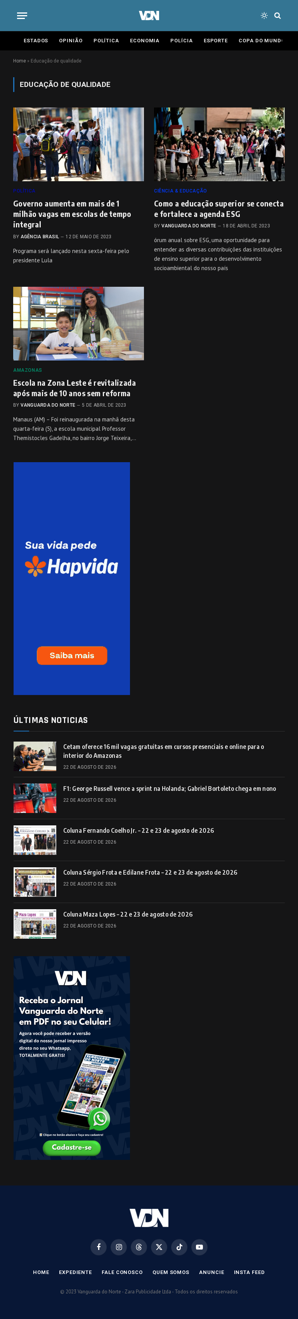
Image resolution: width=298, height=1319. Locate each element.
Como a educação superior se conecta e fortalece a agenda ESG (219, 208)
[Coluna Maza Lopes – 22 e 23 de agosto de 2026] (35, 924)
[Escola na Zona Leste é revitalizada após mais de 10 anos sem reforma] (78, 324)
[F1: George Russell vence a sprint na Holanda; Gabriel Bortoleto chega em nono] (35, 798)
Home (19, 61)
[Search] (277, 15)
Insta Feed (249, 1272)
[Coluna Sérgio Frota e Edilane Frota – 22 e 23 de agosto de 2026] (35, 882)
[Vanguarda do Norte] (149, 15)
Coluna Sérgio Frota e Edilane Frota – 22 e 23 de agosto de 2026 (150, 872)
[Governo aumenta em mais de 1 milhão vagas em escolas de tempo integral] (78, 144)
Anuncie (211, 1272)
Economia (144, 40)
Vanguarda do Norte (188, 226)
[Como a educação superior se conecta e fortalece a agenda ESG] (219, 144)
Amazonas (27, 370)
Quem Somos (170, 1272)
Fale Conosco (122, 1272)
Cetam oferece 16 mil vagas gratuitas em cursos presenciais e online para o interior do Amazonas (163, 751)
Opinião (70, 40)
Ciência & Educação (180, 191)
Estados (36, 40)
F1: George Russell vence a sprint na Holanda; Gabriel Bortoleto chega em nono (169, 788)
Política (106, 40)
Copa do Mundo (262, 40)
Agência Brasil (40, 236)
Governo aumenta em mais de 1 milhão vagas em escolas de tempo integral (72, 213)
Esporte (216, 40)
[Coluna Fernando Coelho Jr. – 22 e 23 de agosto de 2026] (35, 840)
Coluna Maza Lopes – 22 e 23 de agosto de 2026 (127, 914)
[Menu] (22, 15)
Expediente (75, 1272)
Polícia (181, 40)
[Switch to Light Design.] (264, 15)
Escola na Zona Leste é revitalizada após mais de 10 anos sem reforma (74, 388)
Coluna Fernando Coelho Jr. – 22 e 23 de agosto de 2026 (138, 830)
